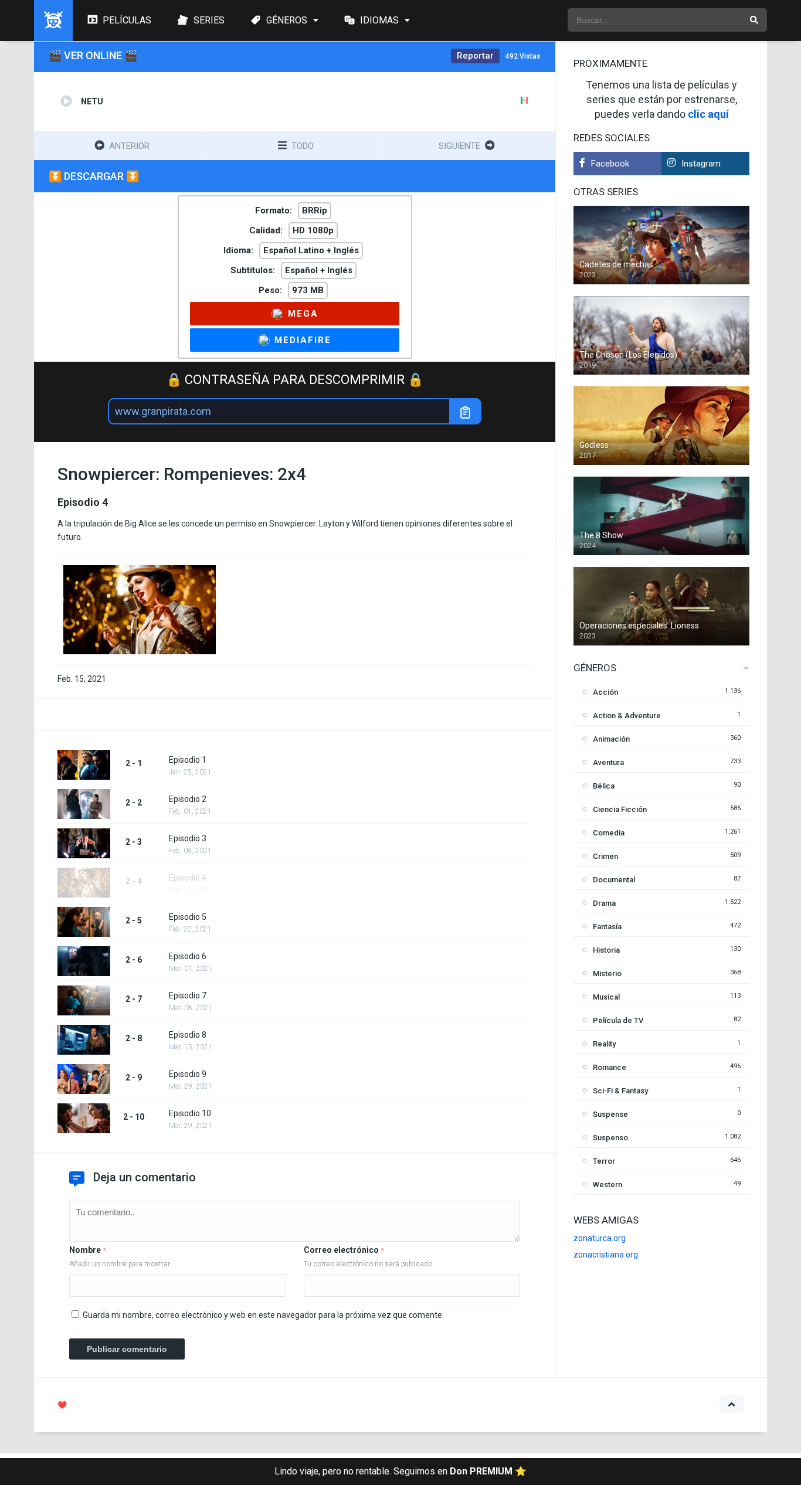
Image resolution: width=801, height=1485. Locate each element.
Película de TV (618, 1020)
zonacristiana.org (605, 1254)
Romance (609, 1067)
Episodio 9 (187, 1074)
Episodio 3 (187, 838)
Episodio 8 (187, 1034)
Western (607, 1184)
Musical (606, 997)
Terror (604, 1161)
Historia (606, 950)
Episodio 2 (187, 799)
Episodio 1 (187, 759)
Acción (605, 692)
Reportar (475, 55)
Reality (604, 1043)
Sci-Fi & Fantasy (620, 1090)
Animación (611, 739)
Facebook (610, 163)
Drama (604, 903)
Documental (614, 879)
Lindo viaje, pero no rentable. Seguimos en (400, 1471)
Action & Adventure (627, 715)
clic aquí (708, 114)
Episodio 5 (187, 917)
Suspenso (610, 1137)
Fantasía (607, 926)
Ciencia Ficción (620, 809)
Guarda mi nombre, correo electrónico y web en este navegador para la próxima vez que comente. (263, 1315)
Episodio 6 (187, 956)
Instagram (701, 163)
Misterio (607, 973)
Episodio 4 (187, 877)
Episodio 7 (187, 995)
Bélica (604, 785)
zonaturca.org (599, 1238)
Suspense (610, 1114)
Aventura (608, 762)
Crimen (605, 856)
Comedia (608, 832)
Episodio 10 (190, 1113)
